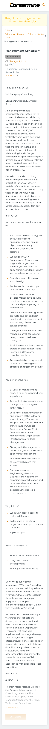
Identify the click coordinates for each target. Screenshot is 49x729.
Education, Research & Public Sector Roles (24, 36)
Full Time (10, 75)
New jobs (30, 21)
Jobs (7, 30)
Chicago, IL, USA (17, 61)
